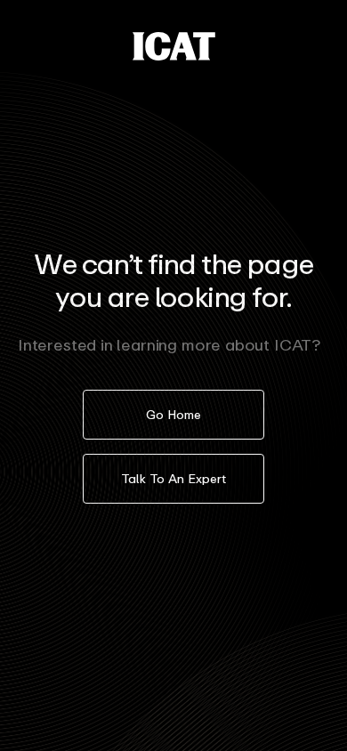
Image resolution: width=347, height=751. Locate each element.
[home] (174, 46)
